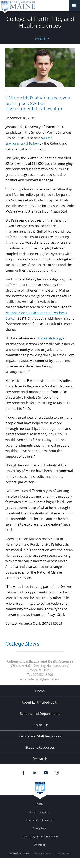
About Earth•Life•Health (40, 702)
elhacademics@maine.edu (40, 679)
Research (40, 758)
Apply (40, 803)
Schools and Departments (40, 713)
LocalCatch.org (49, 338)
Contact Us (40, 725)
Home (40, 691)
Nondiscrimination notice (40, 820)
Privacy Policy (40, 828)
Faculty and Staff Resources (40, 736)
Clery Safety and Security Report (40, 836)
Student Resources (40, 747)
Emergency (40, 845)
